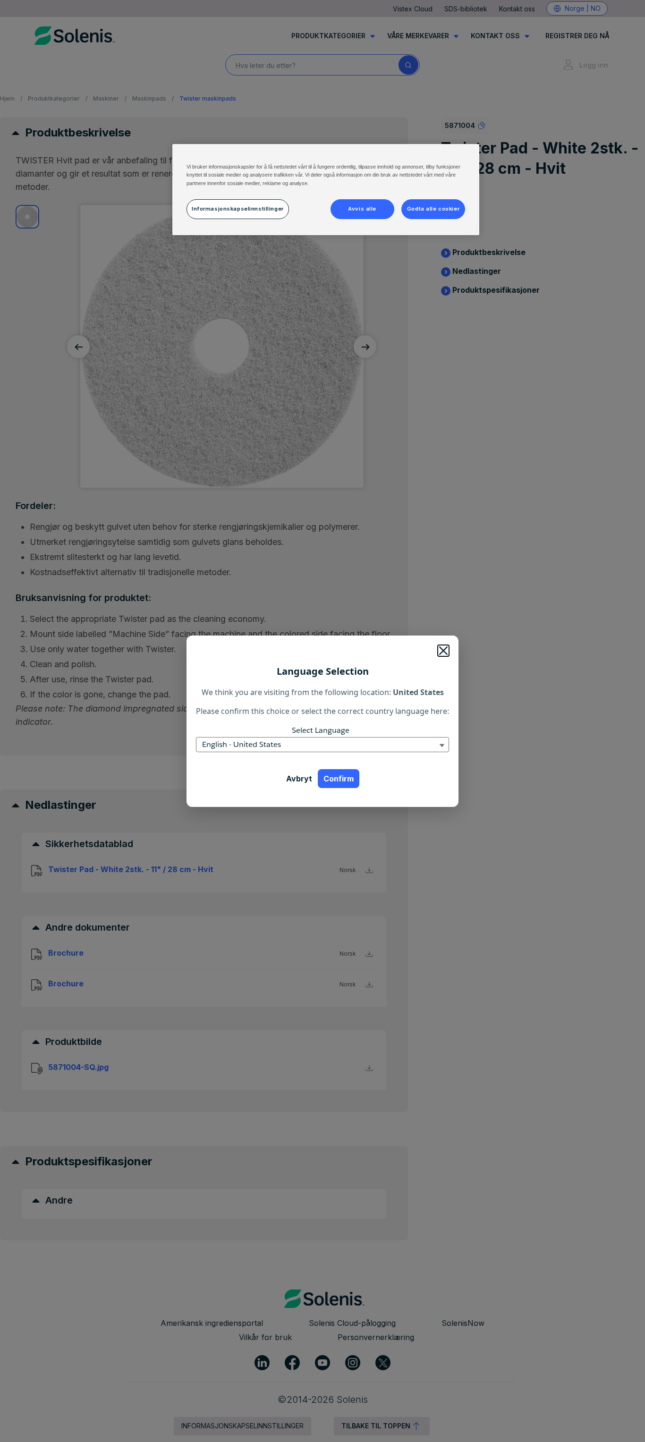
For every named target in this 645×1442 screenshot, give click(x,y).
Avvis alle (362, 208)
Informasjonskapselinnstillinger (238, 208)
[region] (325, 189)
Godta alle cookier (433, 208)
